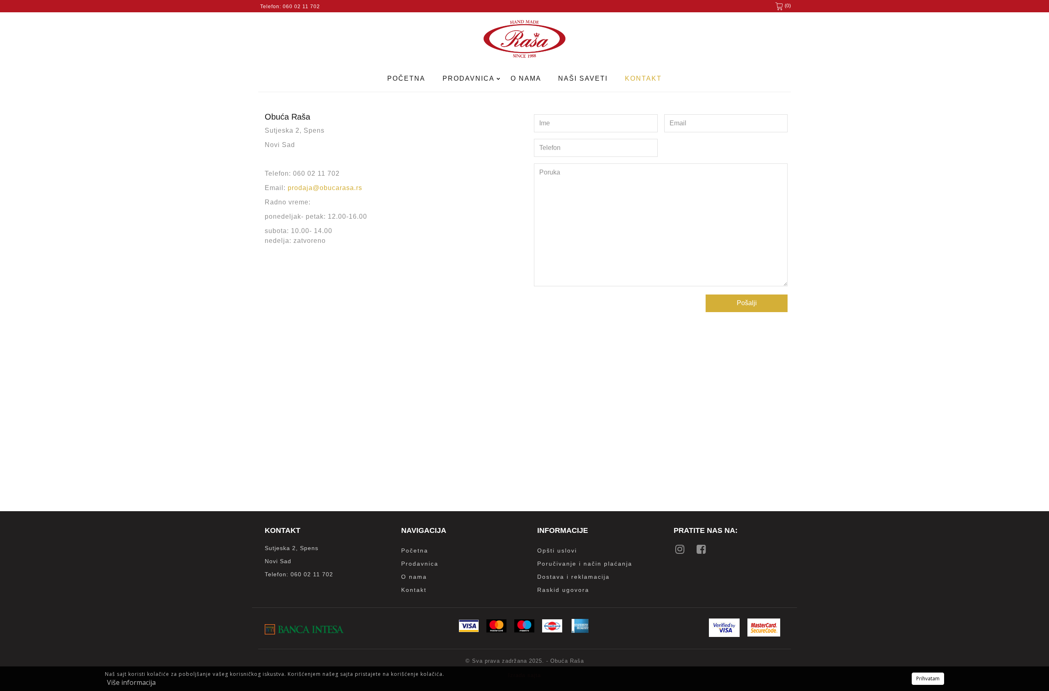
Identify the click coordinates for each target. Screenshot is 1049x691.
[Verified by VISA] (724, 634)
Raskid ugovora (563, 590)
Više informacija (131, 682)
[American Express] (580, 630)
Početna (406, 78)
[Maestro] (524, 630)
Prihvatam (928, 678)
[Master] (496, 630)
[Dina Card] (552, 630)
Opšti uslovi (557, 550)
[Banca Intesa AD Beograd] (304, 632)
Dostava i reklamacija (573, 576)
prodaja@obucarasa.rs (325, 187)
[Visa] (469, 629)
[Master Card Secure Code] (763, 634)
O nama (526, 78)
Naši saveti (583, 78)
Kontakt (643, 78)
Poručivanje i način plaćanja (584, 563)
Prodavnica (470, 78)
